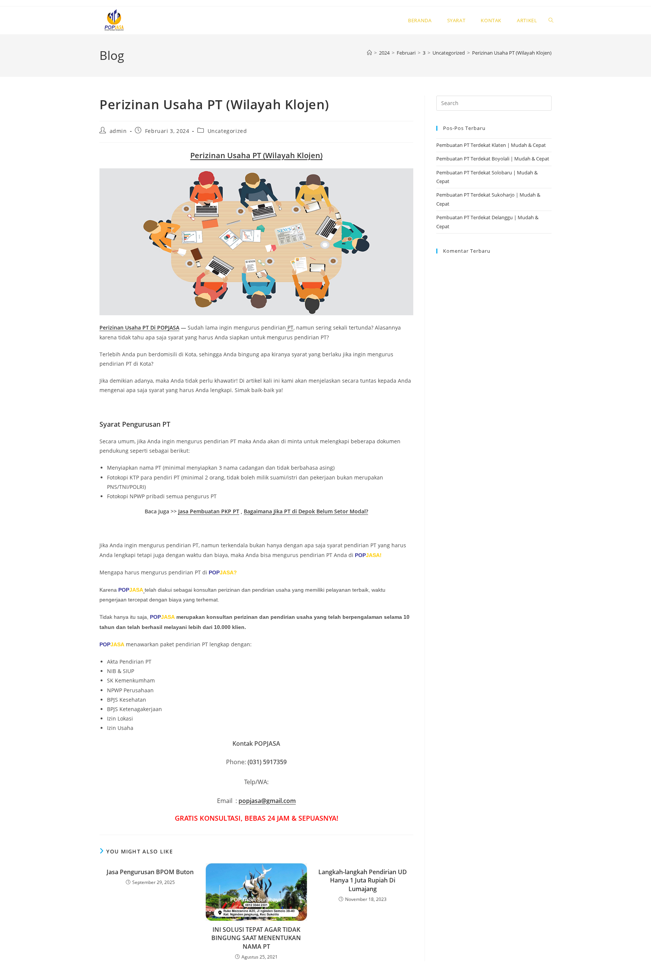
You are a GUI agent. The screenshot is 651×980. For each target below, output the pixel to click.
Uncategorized (227, 130)
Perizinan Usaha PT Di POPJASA (139, 327)
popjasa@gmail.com (267, 801)
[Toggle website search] (551, 20)
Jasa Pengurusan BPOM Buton (150, 872)
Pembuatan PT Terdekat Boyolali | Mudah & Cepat (492, 158)
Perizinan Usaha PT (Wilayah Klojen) (512, 52)
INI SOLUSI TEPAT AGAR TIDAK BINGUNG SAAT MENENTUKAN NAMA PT (256, 938)
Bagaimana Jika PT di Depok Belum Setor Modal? (306, 511)
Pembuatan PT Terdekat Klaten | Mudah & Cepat (491, 145)
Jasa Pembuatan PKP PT (208, 511)
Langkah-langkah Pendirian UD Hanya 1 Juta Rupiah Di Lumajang (362, 880)
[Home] (369, 52)
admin (118, 130)
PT (289, 327)
